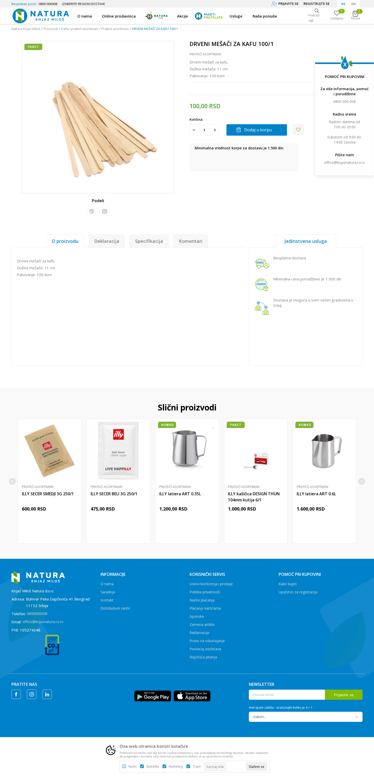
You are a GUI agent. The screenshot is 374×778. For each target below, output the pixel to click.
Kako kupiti (288, 583)
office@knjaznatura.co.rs (344, 162)
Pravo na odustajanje (207, 640)
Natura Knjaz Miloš (25, 28)
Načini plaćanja (202, 600)
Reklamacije (199, 632)
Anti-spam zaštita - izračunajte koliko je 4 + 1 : (281, 707)
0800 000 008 (344, 101)
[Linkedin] (47, 694)
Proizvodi (51, 28)
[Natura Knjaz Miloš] (40, 15)
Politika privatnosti (205, 592)
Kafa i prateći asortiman (79, 28)
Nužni (132, 766)
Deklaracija (106, 241)
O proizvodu (65, 241)
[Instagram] (104, 211)
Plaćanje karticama (205, 608)
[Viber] (91, 211)
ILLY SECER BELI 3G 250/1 (114, 494)
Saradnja (107, 592)
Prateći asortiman (115, 28)
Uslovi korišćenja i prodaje (211, 583)
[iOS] (192, 695)
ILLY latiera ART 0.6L (316, 494)
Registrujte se (316, 3)
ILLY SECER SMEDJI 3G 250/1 (48, 494)
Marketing (176, 766)
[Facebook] (16, 694)
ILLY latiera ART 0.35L (180, 494)
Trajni (197, 766)
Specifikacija (149, 241)
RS (343, 4)
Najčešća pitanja (203, 657)
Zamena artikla (202, 624)
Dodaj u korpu (258, 130)
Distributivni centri (115, 608)
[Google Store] (152, 695)
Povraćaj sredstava (205, 648)
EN (353, 4)
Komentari (191, 241)
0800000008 (37, 613)
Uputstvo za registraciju (298, 592)
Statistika (152, 766)
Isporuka (197, 616)
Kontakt (106, 600)
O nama (107, 583)
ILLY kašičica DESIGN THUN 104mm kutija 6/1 (254, 497)
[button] (298, 130)
